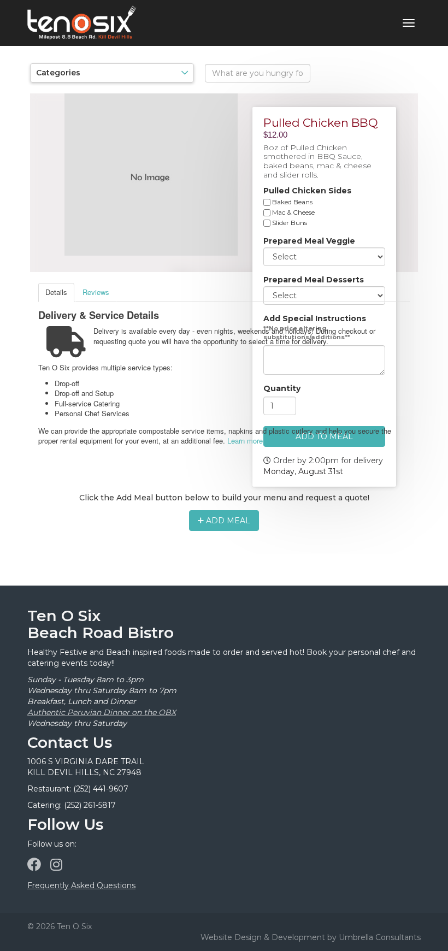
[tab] (56, 292)
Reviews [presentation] (95, 292)
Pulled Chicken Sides (307, 191)
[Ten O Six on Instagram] (56, 865)
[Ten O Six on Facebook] (34, 865)
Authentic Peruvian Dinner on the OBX (101, 712)
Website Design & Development (263, 937)
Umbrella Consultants (380, 937)
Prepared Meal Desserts (313, 280)
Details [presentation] (56, 292)
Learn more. (246, 440)
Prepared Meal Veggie (309, 241)
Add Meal (227, 520)
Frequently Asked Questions (81, 885)
